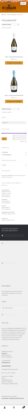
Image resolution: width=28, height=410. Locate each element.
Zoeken (14, 407)
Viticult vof (4, 353)
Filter (4, 138)
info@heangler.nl (6, 362)
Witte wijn (5, 152)
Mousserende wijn (7, 154)
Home (4, 14)
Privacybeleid (5, 398)
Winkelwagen (21, 406)
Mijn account (4, 407)
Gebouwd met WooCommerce (16, 398)
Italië (4, 165)
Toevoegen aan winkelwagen (14, 63)
